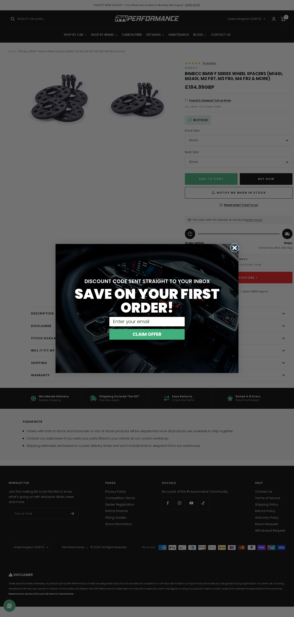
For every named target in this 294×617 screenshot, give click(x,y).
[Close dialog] (234, 248)
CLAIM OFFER (147, 334)
